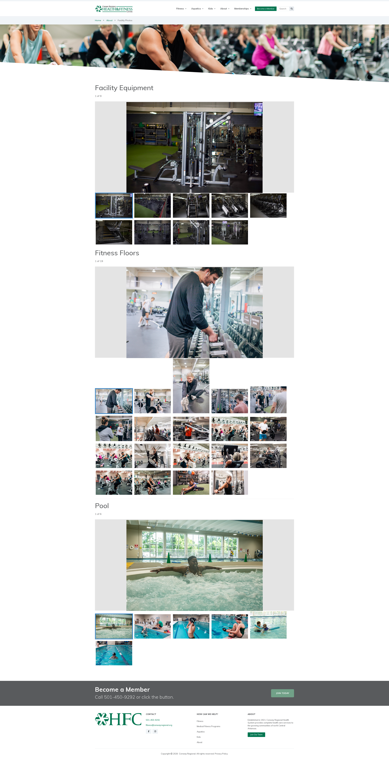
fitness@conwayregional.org (159, 725)
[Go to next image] (244, 147)
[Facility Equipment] (114, 205)
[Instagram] (155, 731)
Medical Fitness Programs (208, 726)
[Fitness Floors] (114, 401)
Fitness (200, 721)
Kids (199, 737)
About (109, 20)
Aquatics (201, 731)
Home (98, 20)
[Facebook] (148, 731)
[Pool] (114, 626)
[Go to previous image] (144, 147)
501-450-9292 (153, 720)
